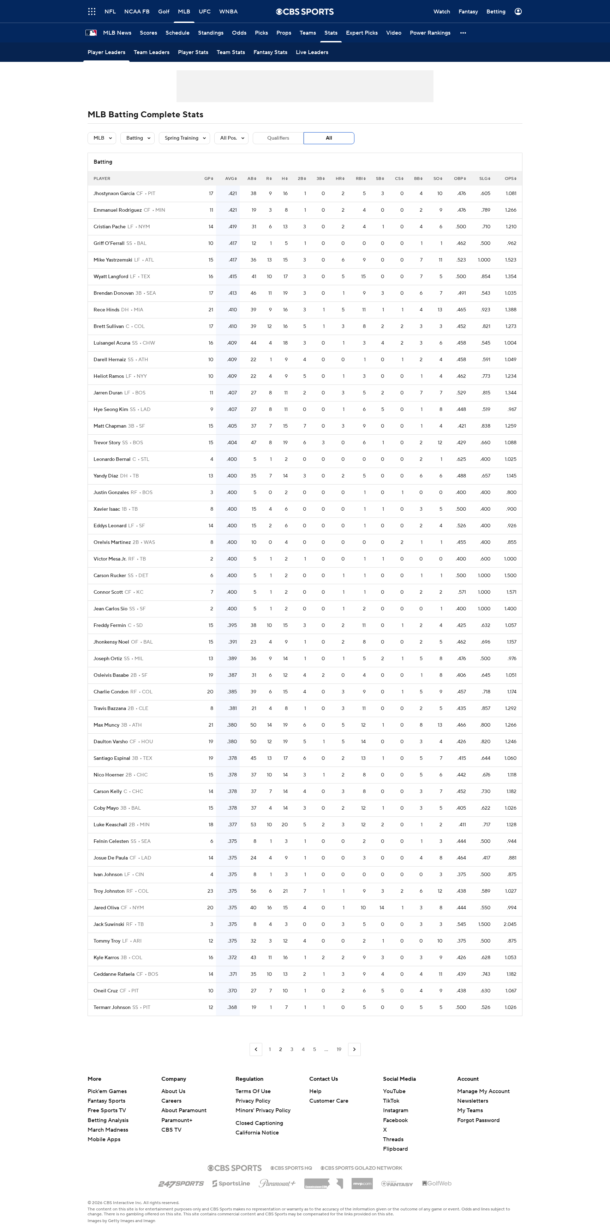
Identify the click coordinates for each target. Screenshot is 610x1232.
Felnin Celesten (111, 841)
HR (339, 178)
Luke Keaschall (110, 825)
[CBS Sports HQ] (291, 1167)
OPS (509, 178)
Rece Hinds (106, 310)
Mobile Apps (104, 1139)
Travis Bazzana (110, 708)
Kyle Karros (106, 958)
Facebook (395, 1120)
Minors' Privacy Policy (263, 1110)
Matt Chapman (110, 426)
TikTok (391, 1100)
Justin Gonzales (111, 492)
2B (300, 178)
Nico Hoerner (109, 775)
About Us (173, 1091)
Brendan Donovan (114, 293)
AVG (229, 178)
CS (398, 178)
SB (378, 178)
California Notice (257, 1132)
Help (315, 1091)
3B (319, 178)
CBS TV (171, 1129)
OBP (458, 178)
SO (436, 178)
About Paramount (184, 1110)
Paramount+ (176, 1120)
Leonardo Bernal (112, 459)
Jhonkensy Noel (111, 642)
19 (339, 1049)
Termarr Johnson (112, 1007)
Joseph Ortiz (108, 659)
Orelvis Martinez (112, 542)
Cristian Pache (110, 227)
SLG (483, 178)
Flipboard (395, 1148)
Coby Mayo (106, 808)
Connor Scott (108, 592)
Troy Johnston (109, 891)
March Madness (108, 1129)
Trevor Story (107, 443)
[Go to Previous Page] (256, 1049)
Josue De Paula (111, 858)
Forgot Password (478, 1120)
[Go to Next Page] (354, 1049)
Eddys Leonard (110, 526)
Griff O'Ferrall (109, 243)
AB (250, 178)
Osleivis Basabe (111, 675)
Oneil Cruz (106, 991)
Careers (171, 1100)
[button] (463, 32)
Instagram (395, 1110)
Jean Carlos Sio (110, 609)
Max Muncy (106, 725)
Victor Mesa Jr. (110, 559)
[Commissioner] (323, 1181)
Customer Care (328, 1100)
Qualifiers (278, 138)
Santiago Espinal (112, 758)
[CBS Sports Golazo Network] (361, 1167)
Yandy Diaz (106, 476)
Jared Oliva (106, 908)
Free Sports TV (107, 1110)
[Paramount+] (277, 1181)
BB (417, 178)
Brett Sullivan (109, 326)
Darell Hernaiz (110, 360)
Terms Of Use (253, 1091)
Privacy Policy (252, 1100)
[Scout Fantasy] (397, 1183)
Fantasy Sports (106, 1100)
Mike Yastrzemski (113, 260)
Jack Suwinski (109, 924)
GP (207, 178)
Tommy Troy (107, 941)
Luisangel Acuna (112, 343)
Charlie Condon (111, 692)
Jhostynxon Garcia (114, 193)
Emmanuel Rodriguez (118, 210)
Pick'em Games (107, 1091)
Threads (393, 1139)
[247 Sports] (181, 1182)
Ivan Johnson (108, 875)
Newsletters (472, 1100)
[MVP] (362, 1180)
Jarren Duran (108, 393)
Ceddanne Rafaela (114, 974)
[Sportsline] (231, 1182)
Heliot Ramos (109, 376)
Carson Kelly (108, 791)
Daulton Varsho (111, 742)
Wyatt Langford (111, 277)
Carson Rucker (110, 576)
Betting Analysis (108, 1120)
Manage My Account (483, 1091)
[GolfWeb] (437, 1183)
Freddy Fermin (110, 625)
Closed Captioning (259, 1123)
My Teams (470, 1110)
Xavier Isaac (107, 509)
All (329, 138)
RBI (359, 178)
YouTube (394, 1091)
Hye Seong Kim (111, 409)
